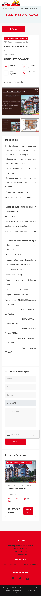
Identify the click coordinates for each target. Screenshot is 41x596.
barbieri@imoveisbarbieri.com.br (20, 546)
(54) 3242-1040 (20, 548)
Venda (13, 9)
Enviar (15, 442)
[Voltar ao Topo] (35, 590)
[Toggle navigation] (38, 3)
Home (4, 9)
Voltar (14, 29)
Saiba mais (28, 511)
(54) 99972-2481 (20, 554)
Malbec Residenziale (17, 489)
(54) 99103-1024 (20, 551)
